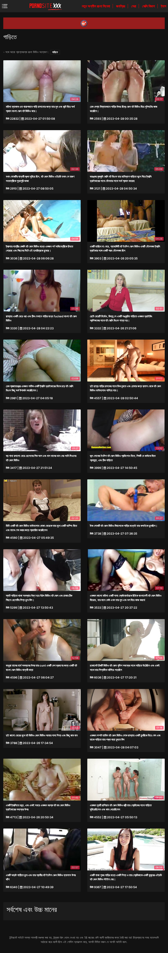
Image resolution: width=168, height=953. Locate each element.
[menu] (4, 6)
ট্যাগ (163, 6)
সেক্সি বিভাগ (149, 6)
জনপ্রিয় (121, 6)
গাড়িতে (55, 52)
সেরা (134, 6)
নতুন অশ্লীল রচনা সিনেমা (96, 6)
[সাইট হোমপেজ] (45, 6)
